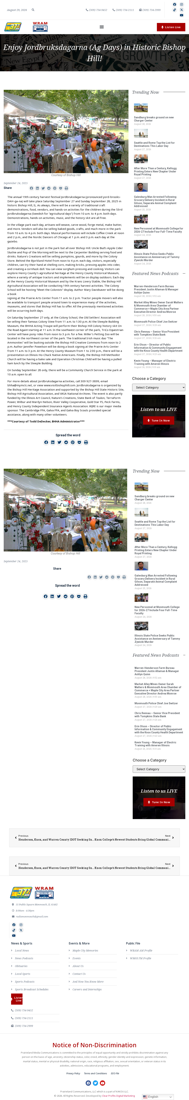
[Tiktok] (174, 10)
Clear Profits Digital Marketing (118, 1095)
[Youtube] (181, 15)
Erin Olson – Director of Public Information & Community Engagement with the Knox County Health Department (158, 347)
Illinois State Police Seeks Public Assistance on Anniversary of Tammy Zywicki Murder (156, 257)
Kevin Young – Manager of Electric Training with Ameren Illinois (155, 362)
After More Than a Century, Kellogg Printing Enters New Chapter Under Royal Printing (155, 171)
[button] (33, 10)
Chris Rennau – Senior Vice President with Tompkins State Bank (156, 333)
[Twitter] (95, 1083)
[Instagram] (181, 4)
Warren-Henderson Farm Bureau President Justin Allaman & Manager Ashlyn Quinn (156, 289)
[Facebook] (174, 4)
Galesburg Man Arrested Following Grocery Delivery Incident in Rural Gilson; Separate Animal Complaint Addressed (155, 201)
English (152, 1096)
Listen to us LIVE (158, 409)
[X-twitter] (181, 10)
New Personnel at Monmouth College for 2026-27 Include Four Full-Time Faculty (158, 230)
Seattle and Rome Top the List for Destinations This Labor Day (154, 144)
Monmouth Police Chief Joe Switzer (155, 321)
